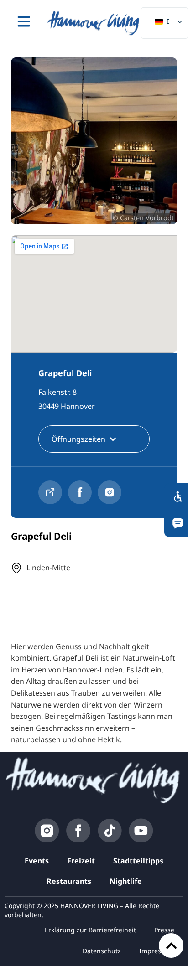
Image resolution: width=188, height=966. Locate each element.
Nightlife (126, 881)
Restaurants (69, 881)
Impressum (156, 950)
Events (37, 861)
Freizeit (81, 861)
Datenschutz (102, 950)
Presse (164, 929)
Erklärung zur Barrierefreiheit (90, 929)
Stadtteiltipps (138, 861)
